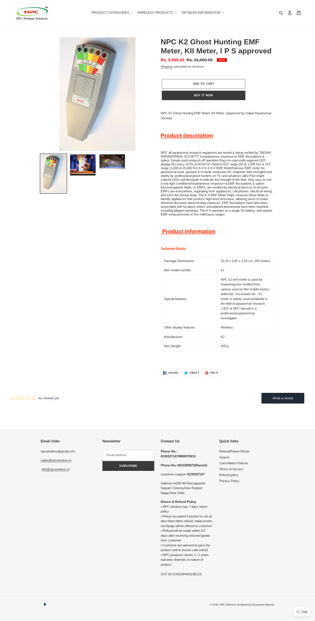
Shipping (166, 66)
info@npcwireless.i (55, 469)
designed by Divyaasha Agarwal (255, 604)
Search (224, 457)
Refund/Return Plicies (234, 451)
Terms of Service (231, 469)
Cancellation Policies (233, 463)
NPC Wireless (228, 604)
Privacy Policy (229, 481)
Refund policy (228, 475)
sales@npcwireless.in (56, 460)
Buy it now (203, 95)
